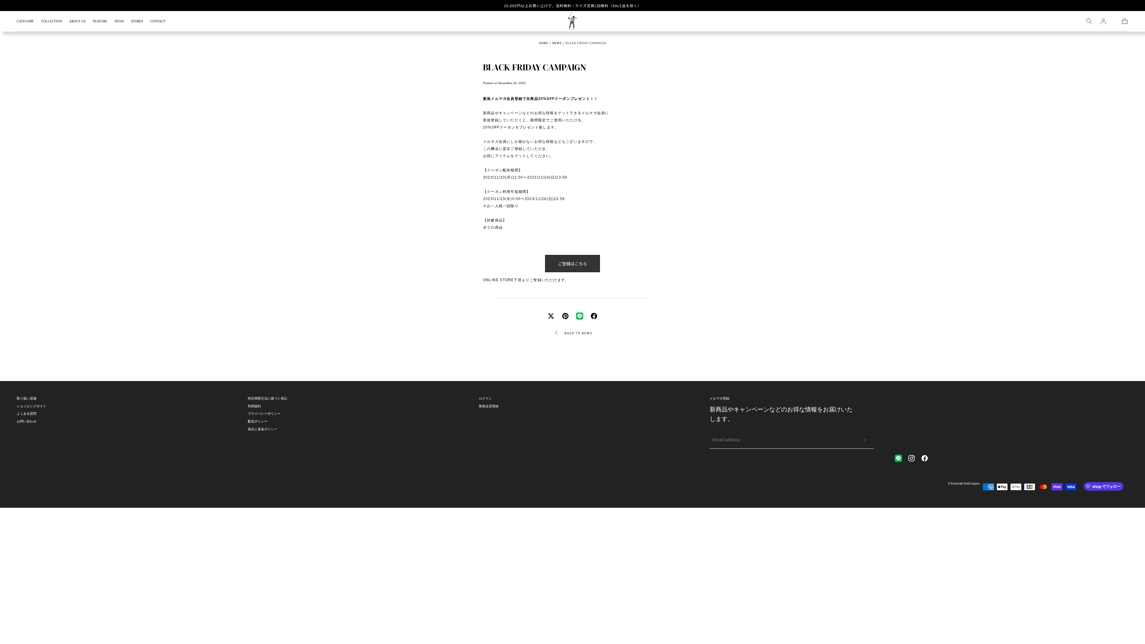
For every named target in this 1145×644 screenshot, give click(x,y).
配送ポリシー (257, 421)
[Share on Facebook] (594, 316)
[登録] (1103, 21)
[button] (1089, 21)
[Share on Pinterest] (565, 316)
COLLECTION (51, 21)
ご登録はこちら (572, 264)
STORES (137, 21)
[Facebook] (924, 458)
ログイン (485, 398)
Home (543, 43)
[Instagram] (911, 458)
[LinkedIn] (898, 458)
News (557, 43)
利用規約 (254, 406)
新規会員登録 (489, 406)
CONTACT (157, 21)
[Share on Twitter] (551, 316)
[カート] (1124, 21)
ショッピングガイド (31, 406)
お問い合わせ (26, 421)
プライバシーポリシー (264, 413)
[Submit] (864, 439)
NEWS (119, 21)
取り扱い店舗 (26, 398)
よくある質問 (26, 413)
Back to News (578, 333)
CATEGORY (25, 21)
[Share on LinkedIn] (579, 316)
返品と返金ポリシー (262, 429)
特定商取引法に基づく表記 (267, 398)
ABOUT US (77, 21)
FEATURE (100, 21)
